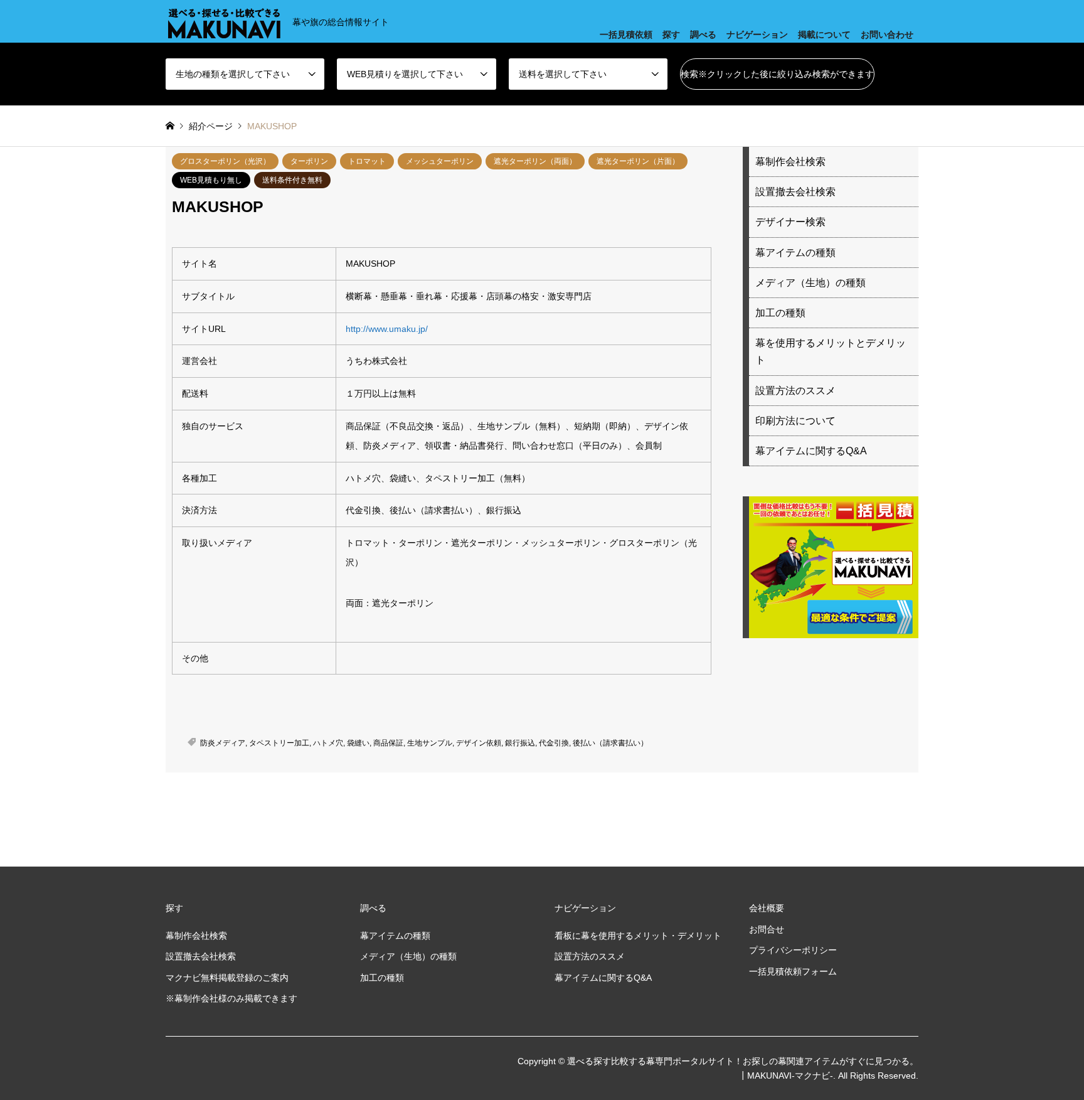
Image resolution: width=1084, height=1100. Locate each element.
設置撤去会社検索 (795, 191)
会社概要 (766, 908)
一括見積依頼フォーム (793, 971)
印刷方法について (795, 420)
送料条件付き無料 (292, 180)
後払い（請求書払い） (610, 743)
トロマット (367, 161)
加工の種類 (780, 312)
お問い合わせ (887, 34)
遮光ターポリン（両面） (535, 161)
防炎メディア (222, 743)
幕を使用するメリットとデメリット (830, 351)
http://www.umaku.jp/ (387, 329)
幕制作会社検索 (790, 161)
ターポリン (309, 161)
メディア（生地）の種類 (810, 282)
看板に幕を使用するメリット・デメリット (638, 936)
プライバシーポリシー (793, 950)
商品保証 (388, 743)
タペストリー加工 (279, 743)
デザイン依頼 (478, 743)
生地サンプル (429, 743)
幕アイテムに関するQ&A (811, 451)
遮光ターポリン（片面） (638, 161)
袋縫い (358, 743)
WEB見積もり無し (211, 180)
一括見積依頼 (626, 34)
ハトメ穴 (328, 743)
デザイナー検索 (790, 221)
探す (671, 34)
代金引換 (554, 743)
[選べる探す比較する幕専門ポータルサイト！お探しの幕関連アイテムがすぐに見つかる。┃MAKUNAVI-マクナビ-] (224, 21)
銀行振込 (520, 743)
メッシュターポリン (440, 161)
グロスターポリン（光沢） (225, 161)
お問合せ (766, 929)
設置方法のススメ (795, 390)
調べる (703, 34)
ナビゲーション (757, 34)
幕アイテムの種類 (795, 252)
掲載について (824, 34)
